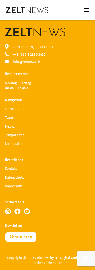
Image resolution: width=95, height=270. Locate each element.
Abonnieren (20, 236)
